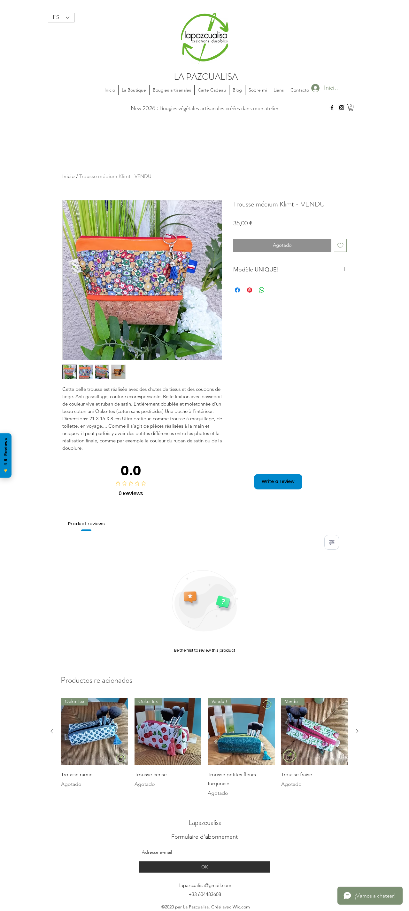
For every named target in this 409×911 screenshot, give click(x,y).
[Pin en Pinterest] (249, 290)
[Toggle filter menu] (331, 542)
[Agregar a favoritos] (340, 245)
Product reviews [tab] (86, 523)
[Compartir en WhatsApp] (262, 290)
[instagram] (341, 107)
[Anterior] (52, 731)
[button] (351, 107)
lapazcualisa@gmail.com (205, 885)
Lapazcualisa (205, 822)
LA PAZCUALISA (206, 76)
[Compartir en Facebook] (237, 290)
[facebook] (332, 107)
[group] (204, 747)
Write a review (278, 481)
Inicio (68, 176)
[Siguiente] (357, 731)
